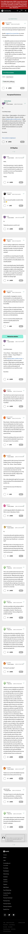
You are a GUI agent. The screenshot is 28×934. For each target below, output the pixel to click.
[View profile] (3, 23)
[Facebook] (13, 915)
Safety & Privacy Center (10, 922)
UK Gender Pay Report (7, 931)
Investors (5, 876)
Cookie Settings (12, 924)
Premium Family (7, 903)
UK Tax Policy (13, 929)
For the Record (6, 863)
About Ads (5, 926)
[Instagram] (5, 915)
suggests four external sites (12, 33)
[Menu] (26, 11)
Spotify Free (6, 909)
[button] (25, 23)
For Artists (5, 868)
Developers (6, 871)
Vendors (5, 879)
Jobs (4, 860)
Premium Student (7, 906)
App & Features (10, 76)
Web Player (6, 887)
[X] (9, 915)
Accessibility (10, 926)
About (4, 857)
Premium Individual (7, 898)
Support (5, 884)
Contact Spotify (7, 893)
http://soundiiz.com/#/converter (13, 119)
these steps (17, 6)
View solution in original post (9, 138)
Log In (20, 10)
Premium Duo (6, 900)
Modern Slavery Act (6, 929)
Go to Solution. (10, 72)
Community (7, 11)
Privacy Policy (5, 924)
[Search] (17, 11)
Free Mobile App (7, 890)
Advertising (6, 874)
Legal (4, 922)
